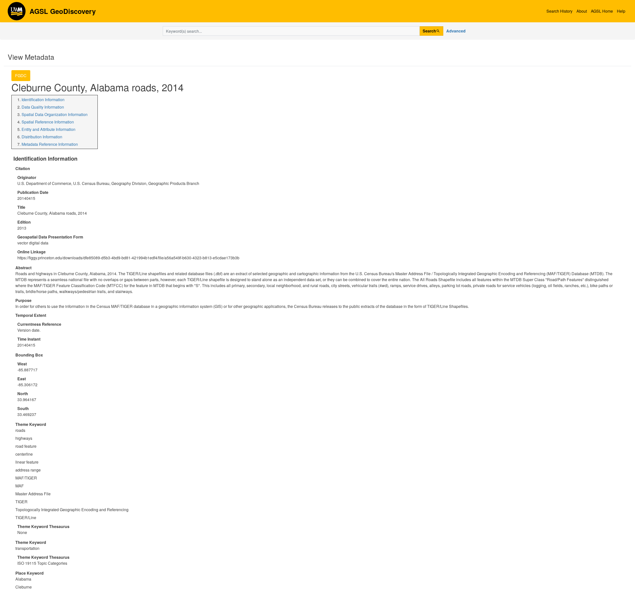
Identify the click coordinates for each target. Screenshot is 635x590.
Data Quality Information (43, 107)
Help (621, 11)
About (581, 11)
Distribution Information (42, 137)
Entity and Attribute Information (48, 129)
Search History (559, 11)
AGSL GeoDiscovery (17, 12)
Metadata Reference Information (50, 144)
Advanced (456, 31)
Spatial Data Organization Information (55, 114)
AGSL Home (602, 11)
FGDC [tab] (21, 75)
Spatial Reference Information (48, 122)
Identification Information (43, 99)
